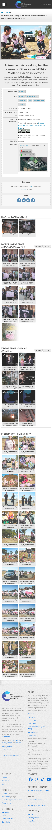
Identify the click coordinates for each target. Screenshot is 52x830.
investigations (7, 743)
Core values (32, 723)
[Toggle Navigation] (4, 4)
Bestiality (22, 104)
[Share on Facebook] (19, 200)
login (30, 186)
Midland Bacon (39, 100)
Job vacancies (32, 732)
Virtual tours (6, 803)
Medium (23, 189)
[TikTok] (42, 779)
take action (19, 743)
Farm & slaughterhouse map (12, 800)
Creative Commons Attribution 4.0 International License (31, 125)
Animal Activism (32, 96)
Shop (4, 784)
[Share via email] (28, 200)
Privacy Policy (7, 747)
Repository (9, 797)
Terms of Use (6, 750)
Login (4, 815)
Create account (7, 819)
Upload (47, 246)
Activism (22, 91)
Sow (30, 100)
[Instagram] (36, 779)
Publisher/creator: (24, 119)
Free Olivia (22, 100)
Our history (32, 720)
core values (6, 736)
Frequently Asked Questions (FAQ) (38, 728)
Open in (26, 151)
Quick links (6, 822)
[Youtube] (48, 779)
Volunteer (5, 781)
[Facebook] (31, 779)
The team (31, 717)
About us (31, 714)
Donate (4, 778)
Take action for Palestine (10, 755)
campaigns (16, 740)
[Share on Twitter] (24, 200)
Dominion (11, 793)
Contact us (31, 735)
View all (38, 246)
